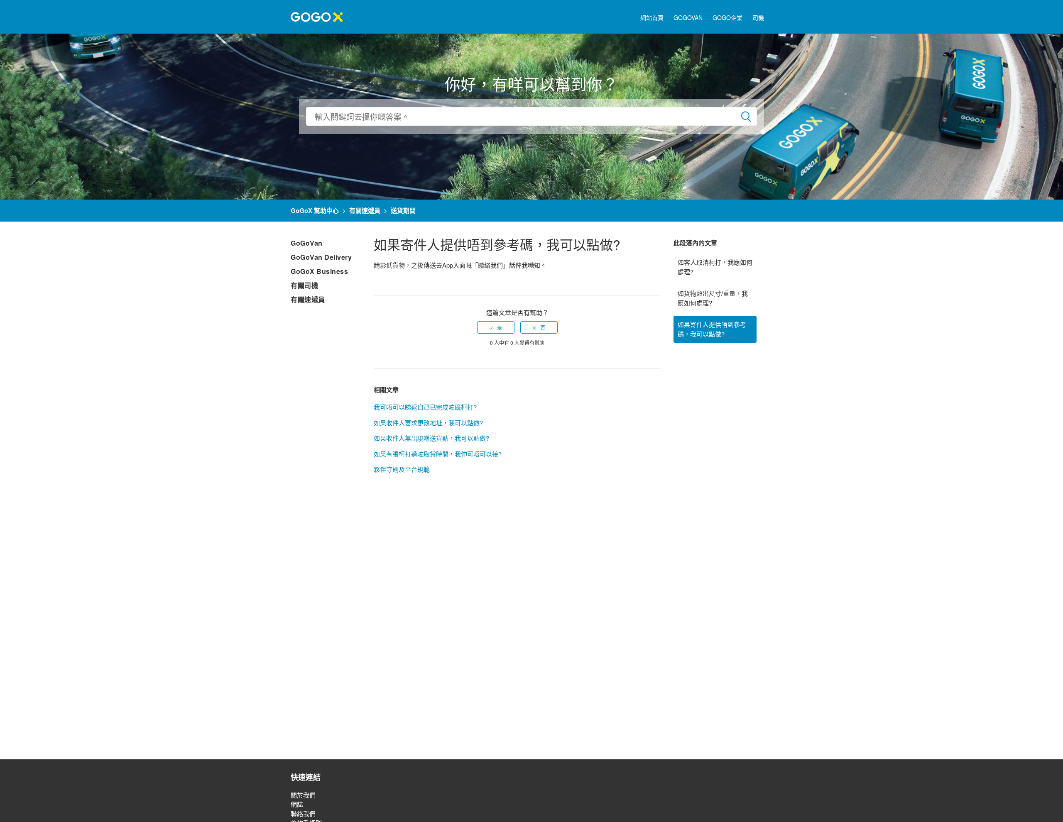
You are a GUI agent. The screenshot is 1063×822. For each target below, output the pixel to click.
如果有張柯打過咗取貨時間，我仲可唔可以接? (438, 453)
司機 (758, 17)
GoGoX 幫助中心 (315, 210)
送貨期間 (403, 210)
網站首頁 (652, 17)
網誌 (297, 804)
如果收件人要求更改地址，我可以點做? (428, 422)
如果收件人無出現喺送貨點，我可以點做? (431, 438)
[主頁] (317, 16)
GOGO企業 (727, 17)
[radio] (495, 327)
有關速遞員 (364, 210)
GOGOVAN (688, 17)
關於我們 (303, 794)
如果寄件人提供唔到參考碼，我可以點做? (712, 329)
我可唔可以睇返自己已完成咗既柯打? (425, 406)
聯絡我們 (303, 813)
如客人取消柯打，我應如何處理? (715, 267)
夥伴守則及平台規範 (402, 469)
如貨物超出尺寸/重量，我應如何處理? (713, 298)
